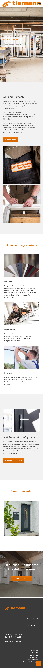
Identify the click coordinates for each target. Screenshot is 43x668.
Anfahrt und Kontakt (21, 578)
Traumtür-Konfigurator (13, 461)
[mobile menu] (40, 4)
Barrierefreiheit (32, 660)
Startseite (34, 650)
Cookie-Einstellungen (30, 662)
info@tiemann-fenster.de (13, 641)
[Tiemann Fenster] (21, 4)
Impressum (34, 655)
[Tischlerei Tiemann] (21, 204)
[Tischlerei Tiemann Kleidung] (21, 165)
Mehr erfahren (10, 140)
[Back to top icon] (38, 663)
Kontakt (35, 653)
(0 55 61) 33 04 (16, 635)
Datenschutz (33, 657)
